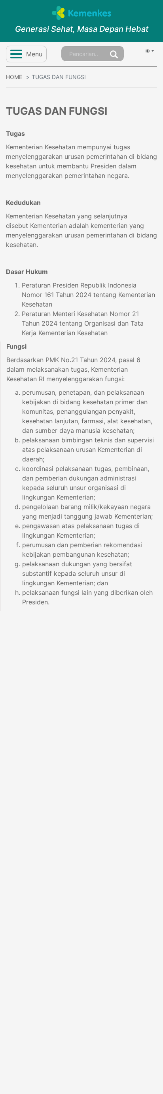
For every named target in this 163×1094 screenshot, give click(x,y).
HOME (14, 76)
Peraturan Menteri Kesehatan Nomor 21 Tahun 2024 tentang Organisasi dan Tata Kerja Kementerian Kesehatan (83, 323)
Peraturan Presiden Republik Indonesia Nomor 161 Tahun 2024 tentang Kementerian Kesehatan (88, 294)
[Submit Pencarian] (114, 54)
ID (148, 50)
